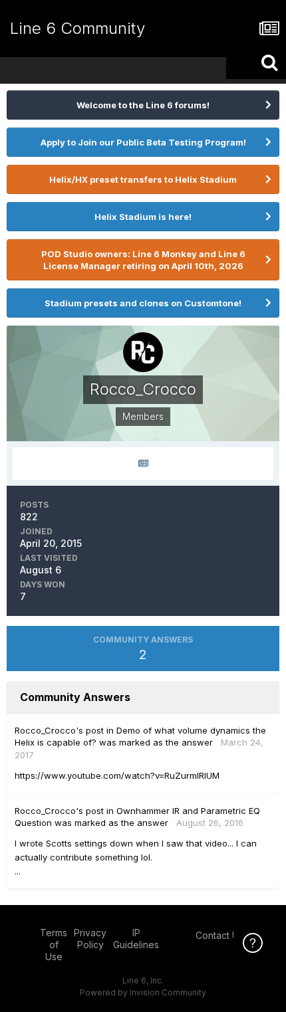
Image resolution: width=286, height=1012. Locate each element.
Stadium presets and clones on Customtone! (143, 303)
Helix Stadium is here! (143, 216)
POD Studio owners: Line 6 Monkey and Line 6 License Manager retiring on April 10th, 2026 (143, 260)
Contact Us (219, 935)
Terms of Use (53, 944)
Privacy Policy (90, 938)
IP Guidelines (136, 938)
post (95, 730)
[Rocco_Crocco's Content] (143, 463)
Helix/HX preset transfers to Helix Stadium (143, 179)
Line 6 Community (77, 28)
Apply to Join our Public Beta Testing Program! (143, 142)
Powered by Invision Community (143, 992)
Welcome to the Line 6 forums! (143, 105)
